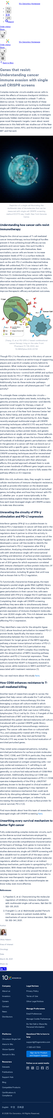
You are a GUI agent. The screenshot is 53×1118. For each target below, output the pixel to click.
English (5, 1107)
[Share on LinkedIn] (1, 969)
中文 (13, 1107)
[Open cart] (2, 36)
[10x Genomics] (11, 977)
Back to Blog (8, 62)
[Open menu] (2, 58)
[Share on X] (5, 969)
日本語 (20, 1107)
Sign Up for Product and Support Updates (39, 1054)
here (37, 675)
